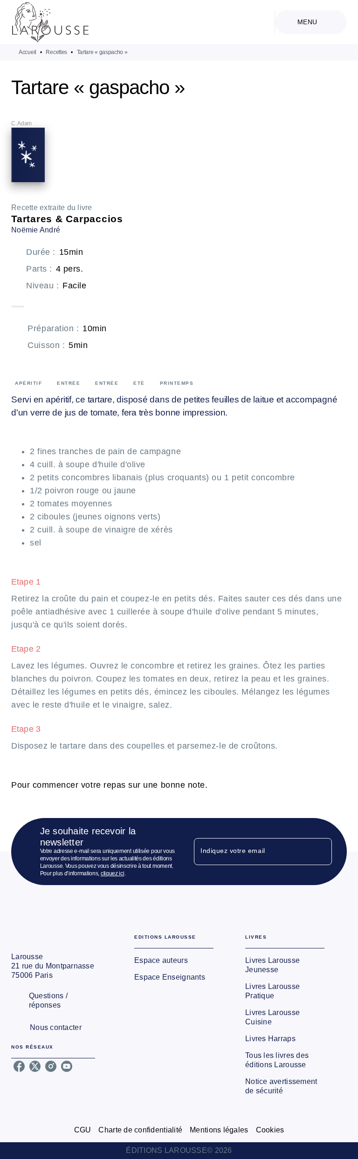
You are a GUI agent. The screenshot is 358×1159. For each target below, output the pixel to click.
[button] (173, 960)
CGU (82, 1130)
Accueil (27, 52)
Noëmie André (35, 230)
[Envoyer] (321, 851)
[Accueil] (50, 22)
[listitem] (19, 1066)
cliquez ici (112, 873)
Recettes (56, 52)
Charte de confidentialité (140, 1130)
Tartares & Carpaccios (67, 218)
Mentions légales (219, 1130)
